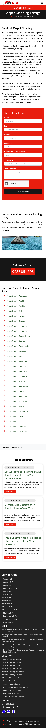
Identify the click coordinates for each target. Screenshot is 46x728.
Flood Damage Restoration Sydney (16, 687)
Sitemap (8, 724)
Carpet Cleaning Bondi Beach (17, 361)
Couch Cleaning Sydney (12, 684)
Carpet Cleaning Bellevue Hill (17, 401)
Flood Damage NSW (10, 610)
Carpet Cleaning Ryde (14, 311)
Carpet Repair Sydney (11, 681)
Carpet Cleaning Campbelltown (18, 336)
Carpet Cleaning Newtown (16, 316)
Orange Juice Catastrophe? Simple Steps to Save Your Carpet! (19, 508)
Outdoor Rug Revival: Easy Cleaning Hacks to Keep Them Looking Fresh (22, 646)
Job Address (8, 160)
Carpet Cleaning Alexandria (16, 371)
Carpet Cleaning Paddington (16, 366)
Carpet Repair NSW (10, 588)
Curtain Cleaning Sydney (12, 678)
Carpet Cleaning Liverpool (16, 351)
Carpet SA (7, 591)
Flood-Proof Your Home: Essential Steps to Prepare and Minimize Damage (23, 651)
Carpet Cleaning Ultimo (15, 421)
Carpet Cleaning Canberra (12, 662)
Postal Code (8, 143)
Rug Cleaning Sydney (11, 693)
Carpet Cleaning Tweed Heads (17, 346)
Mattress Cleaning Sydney (12, 690)
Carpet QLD (7, 585)
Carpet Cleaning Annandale (16, 326)
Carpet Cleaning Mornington (17, 386)
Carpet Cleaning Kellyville (15, 406)
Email (6, 126)
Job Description (10, 169)
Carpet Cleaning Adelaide (12, 675)
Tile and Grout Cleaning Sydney (14, 696)
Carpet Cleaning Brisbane (12, 668)
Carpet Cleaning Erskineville (16, 376)
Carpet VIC (7, 597)
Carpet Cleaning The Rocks (16, 416)
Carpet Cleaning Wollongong (17, 411)
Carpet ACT (7, 579)
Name (6, 117)
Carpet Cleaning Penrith (15, 301)
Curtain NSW (8, 607)
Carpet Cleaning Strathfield (16, 306)
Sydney (7, 721)
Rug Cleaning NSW (10, 616)
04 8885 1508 (9, 704)
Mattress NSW (8, 613)
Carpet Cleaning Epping (15, 391)
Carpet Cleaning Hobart (12, 659)
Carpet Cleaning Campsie (15, 321)
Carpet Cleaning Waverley (16, 426)
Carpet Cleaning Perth (11, 665)
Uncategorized (8, 622)
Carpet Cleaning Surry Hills (16, 381)
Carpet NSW (8, 582)
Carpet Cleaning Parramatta (16, 296)
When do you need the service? (15, 152)
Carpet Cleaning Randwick (16, 341)
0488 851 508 (24, 7)
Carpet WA (7, 600)
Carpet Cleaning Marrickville (16, 396)
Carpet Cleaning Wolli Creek (16, 431)
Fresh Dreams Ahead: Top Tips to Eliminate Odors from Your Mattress (22, 541)
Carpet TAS (7, 594)
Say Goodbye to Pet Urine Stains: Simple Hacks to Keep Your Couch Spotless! (22, 475)
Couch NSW (7, 604)
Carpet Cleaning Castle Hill (16, 356)
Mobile (7, 134)
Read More (9, 491)
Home (13, 16)
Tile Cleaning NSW (10, 619)
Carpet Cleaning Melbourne (13, 672)
